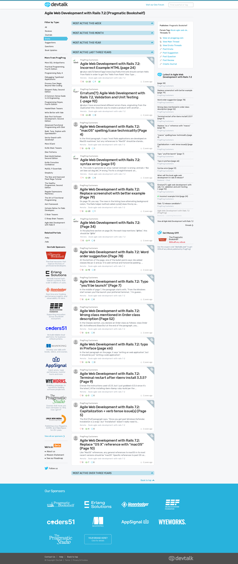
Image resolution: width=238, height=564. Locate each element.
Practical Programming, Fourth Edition (55, 68)
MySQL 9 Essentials (53, 169)
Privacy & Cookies (80, 560)
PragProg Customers (89, 60)
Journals (48, 35)
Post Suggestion (170, 53)
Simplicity (49, 173)
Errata (47, 39)
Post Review (168, 60)
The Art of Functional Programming (54, 199)
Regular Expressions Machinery (53, 193)
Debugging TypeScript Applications (54, 78)
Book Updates (51, 50)
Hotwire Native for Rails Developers (55, 209)
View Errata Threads (172, 45)
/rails (47, 242)
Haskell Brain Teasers (54, 108)
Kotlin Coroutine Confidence (52, 163)
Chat (168, 180)
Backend (160, 180)
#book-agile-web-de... (179, 30)
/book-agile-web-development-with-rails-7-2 (106, 78)
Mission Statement (55, 455)
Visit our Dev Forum (155, 5)
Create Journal (170, 64)
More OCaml (50, 144)
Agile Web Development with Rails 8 (55, 224)
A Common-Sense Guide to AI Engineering (55, 97)
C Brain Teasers (51, 214)
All (46, 27)
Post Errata (168, 49)
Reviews (48, 31)
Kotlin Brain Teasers (53, 148)
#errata (83, 78)
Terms (67, 560)
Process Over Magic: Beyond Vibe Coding (53, 84)
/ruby (47, 238)
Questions (49, 46)
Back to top (146, 480)
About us (51, 451)
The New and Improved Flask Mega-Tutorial (55, 178)
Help (61, 557)
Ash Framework (51, 204)
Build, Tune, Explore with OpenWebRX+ (55, 132)
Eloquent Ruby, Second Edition (55, 91)
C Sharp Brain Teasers (54, 219)
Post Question (169, 56)
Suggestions (50, 42)
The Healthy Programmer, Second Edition (54, 185)
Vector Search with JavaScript (53, 139)
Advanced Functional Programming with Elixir (55, 126)
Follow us (53, 468)
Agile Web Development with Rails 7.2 (177, 76)
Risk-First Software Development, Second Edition (54, 119)
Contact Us (50, 557)
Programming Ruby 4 (54, 73)
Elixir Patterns (51, 152)
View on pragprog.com (173, 38)
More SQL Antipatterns (55, 63)
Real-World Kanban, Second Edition (53, 157)
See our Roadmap (55, 458)
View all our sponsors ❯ (55, 436)
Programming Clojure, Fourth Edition (54, 103)
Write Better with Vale (54, 112)
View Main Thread (171, 42)
